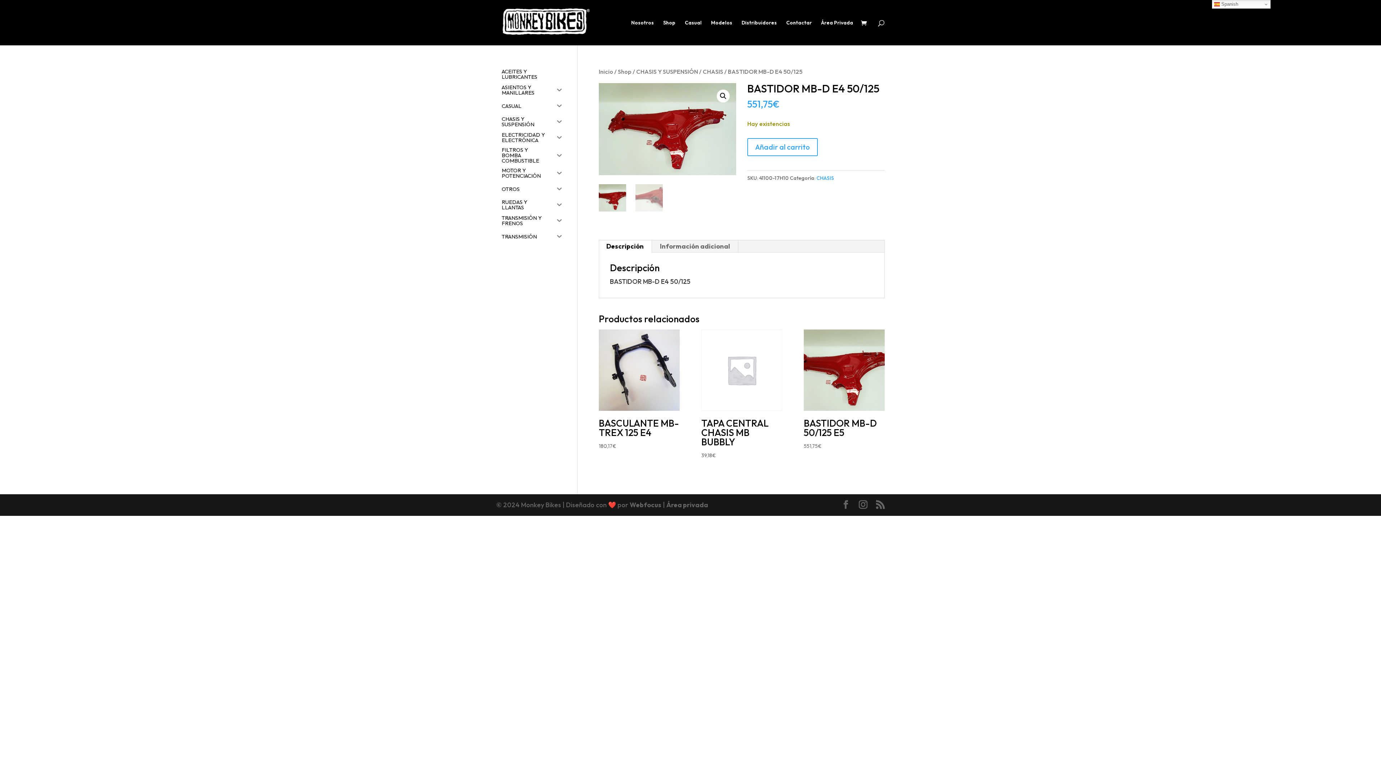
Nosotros (642, 23)
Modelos (721, 23)
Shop (669, 23)
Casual (693, 23)
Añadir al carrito (782, 146)
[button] (723, 96)
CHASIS (713, 71)
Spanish (1229, 4)
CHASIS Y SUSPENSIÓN (667, 71)
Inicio (606, 71)
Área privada (687, 505)
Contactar (799, 23)
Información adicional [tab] (695, 246)
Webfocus (645, 505)
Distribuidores (759, 23)
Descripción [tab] (625, 246)
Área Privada (837, 23)
